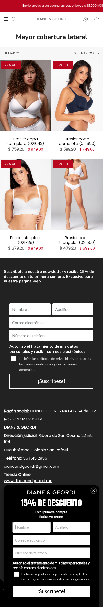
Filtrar (9, 53)
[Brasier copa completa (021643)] (26, 95)
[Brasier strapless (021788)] (26, 194)
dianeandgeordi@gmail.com (31, 466)
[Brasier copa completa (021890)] (77, 95)
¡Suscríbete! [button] (51, 591)
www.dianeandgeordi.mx (28, 481)
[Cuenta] (85, 19)
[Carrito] (96, 19)
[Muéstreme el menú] (8, 19)
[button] (93, 490)
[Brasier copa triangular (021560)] (77, 194)
